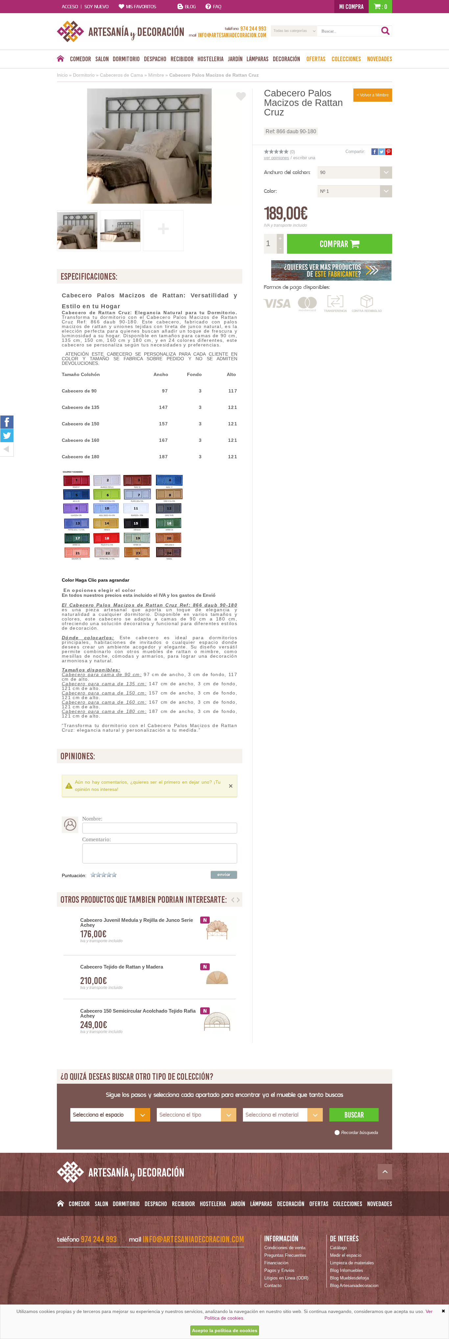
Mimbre (156, 75)
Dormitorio (126, 59)
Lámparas (258, 59)
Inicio (62, 75)
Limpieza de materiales (352, 1263)
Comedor (80, 59)
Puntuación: (74, 875)
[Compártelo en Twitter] (381, 151)
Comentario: (96, 839)
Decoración (286, 59)
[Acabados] (331, 269)
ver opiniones (276, 157)
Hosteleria (211, 59)
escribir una (304, 157)
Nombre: (92, 819)
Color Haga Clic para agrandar (95, 580)
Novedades (379, 59)
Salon (102, 59)
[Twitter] (7, 435)
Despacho (155, 59)
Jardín (235, 59)
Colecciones (346, 59)
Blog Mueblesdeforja (349, 1278)
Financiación (276, 1263)
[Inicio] (60, 60)
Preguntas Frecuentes (285, 1255)
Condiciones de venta (284, 1248)
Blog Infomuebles (346, 1270)
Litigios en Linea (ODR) (286, 1278)
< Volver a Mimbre (373, 95)
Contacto (272, 1285)
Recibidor (182, 59)
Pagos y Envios (279, 1270)
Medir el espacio (345, 1255)
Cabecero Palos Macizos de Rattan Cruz (214, 75)
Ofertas (315, 59)
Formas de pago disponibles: (297, 287)
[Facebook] (7, 422)
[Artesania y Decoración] (120, 31)
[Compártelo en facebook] (374, 151)
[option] (149, 977)
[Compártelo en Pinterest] (388, 151)
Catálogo (338, 1248)
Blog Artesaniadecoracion (354, 1285)
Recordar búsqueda (359, 1132)
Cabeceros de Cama (121, 75)
